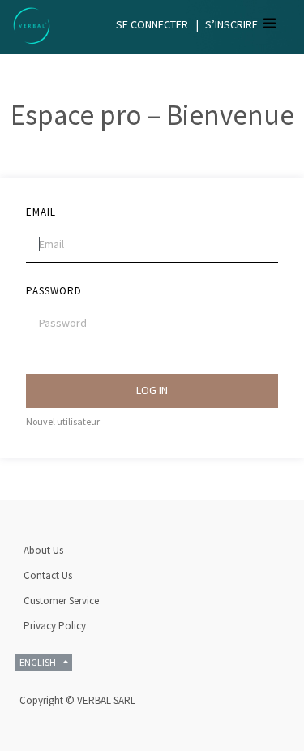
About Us (43, 550)
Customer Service (61, 600)
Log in (152, 390)
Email (41, 212)
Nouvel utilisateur (63, 421)
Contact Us (48, 575)
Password (54, 291)
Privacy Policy (55, 626)
